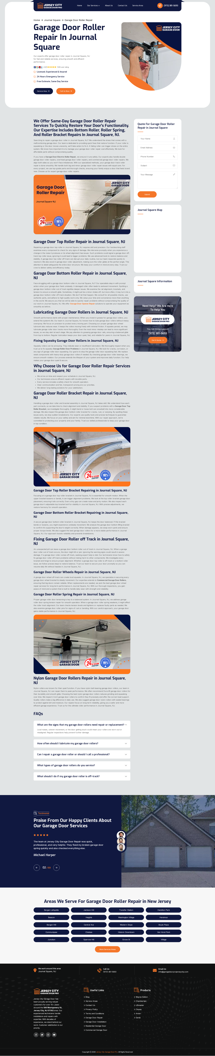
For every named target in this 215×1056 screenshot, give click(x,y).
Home (79, 5)
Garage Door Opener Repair (82, 304)
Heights (89, 917)
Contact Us (122, 5)
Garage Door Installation (96, 1022)
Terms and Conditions (95, 1013)
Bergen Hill (51, 925)
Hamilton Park (164, 910)
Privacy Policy (92, 1009)
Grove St (126, 939)
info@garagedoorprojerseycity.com (173, 972)
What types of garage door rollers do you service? (66, 765)
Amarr (138, 1013)
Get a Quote (156, 340)
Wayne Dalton (142, 997)
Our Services (92, 5)
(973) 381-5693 (170, 5)
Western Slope (126, 925)
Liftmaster (140, 1005)
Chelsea (88, 932)
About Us (109, 5)
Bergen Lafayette (51, 910)
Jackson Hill (89, 910)
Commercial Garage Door (96, 1030)
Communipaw (51, 932)
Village (163, 939)
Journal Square (52, 20)
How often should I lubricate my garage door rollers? (67, 743)
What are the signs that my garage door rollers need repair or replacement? (80, 724)
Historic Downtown (126, 932)
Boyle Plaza (164, 925)
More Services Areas (107, 949)
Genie (138, 1018)
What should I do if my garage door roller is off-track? (68, 776)
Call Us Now (64, 91)
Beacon (51, 917)
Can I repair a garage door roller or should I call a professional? (73, 754)
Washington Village (126, 917)
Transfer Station (126, 910)
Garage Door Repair (94, 1018)
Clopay (139, 1009)
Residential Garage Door (96, 1026)
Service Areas (92, 1001)
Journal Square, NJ (47, 971)
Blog (87, 997)
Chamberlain (141, 1001)
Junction (51, 939)
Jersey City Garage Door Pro (107, 1052)
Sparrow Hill (88, 939)
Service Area (137, 5)
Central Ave (89, 925)
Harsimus (164, 917)
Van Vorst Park (163, 932)
